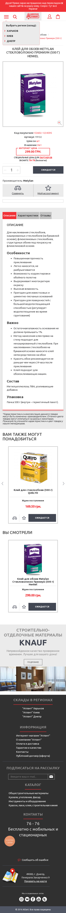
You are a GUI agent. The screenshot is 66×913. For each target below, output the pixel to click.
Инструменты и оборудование (27, 801)
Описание (9, 215)
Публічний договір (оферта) (33, 755)
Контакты (22, 751)
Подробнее (33, 662)
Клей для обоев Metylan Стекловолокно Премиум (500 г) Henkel (33, 581)
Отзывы (45, 215)
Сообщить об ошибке (35, 859)
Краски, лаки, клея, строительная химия (33, 805)
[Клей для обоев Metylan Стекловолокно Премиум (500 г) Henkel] (33, 94)
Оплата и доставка (27, 743)
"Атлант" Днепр (31, 716)
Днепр (10, 41)
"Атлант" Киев (31, 712)
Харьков (12, 31)
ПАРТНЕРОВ (46, 157)
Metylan (28, 180)
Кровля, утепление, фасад (24, 797)
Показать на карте (35, 881)
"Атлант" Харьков (33, 708)
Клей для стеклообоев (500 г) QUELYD (33, 491)
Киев (9, 36)
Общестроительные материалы (28, 793)
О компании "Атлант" (29, 739)
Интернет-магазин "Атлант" (33, 735)
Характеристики (28, 215)
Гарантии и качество (28, 747)
